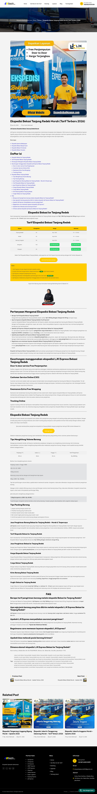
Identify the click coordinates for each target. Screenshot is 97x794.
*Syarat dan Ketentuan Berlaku (38, 624)
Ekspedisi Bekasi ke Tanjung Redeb (21, 157)
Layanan (54, 3)
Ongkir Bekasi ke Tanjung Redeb (22, 194)
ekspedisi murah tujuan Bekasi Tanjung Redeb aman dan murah (29, 657)
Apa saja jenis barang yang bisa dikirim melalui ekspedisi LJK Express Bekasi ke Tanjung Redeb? (38, 200)
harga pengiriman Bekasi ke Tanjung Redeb (24, 659)
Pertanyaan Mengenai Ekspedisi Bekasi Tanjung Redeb (26, 161)
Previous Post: (17, 676)
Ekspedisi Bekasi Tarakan (18, 150)
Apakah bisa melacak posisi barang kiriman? (25, 206)
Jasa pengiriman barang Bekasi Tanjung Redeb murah (72, 659)
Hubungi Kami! (81, 759)
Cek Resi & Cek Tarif (35, 3)
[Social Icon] (3, 768)
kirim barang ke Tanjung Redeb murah (62, 661)
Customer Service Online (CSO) (21, 168)
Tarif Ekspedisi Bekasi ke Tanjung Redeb (24, 183)
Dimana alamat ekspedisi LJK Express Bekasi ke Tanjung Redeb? (30, 208)
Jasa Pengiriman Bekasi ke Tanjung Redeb (24, 185)
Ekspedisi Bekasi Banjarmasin (20, 146)
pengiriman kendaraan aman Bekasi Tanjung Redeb (59, 667)
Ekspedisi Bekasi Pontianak (19, 148)
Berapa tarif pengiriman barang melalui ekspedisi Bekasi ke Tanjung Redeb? (33, 198)
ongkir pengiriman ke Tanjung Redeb (41, 663)
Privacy (66, 791)
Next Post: (81, 676)
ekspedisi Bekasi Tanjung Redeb (40, 655)
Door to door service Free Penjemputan (23, 166)
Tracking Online (17, 172)
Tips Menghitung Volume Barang (22, 176)
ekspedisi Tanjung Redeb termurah (66, 657)
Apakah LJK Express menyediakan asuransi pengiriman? (28, 202)
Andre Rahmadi (28, 125)
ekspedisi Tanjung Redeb (52, 657)
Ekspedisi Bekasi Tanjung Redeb (20, 174)
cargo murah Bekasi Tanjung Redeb (22, 655)
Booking (47, 3)
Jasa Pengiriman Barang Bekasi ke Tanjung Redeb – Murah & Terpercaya (32, 181)
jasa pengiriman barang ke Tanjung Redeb (24, 661)
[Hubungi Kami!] (74, 761)
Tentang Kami (69, 3)
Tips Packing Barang (18, 179)
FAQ (13, 196)
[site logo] (9, 4)
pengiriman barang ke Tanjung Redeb (23, 665)
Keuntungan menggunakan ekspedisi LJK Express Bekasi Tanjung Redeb (31, 164)
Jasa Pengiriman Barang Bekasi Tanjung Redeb (47, 659)
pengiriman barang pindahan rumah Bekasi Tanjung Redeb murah (30, 667)
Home (25, 3)
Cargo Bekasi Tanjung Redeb (20, 189)
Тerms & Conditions (75, 791)
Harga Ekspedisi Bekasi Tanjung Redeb (23, 187)
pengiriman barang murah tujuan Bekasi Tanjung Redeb (46, 665)
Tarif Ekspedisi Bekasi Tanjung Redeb (22, 159)
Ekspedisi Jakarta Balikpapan (19, 143)
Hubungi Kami (55, 244)
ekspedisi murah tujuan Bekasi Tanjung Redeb (59, 655)
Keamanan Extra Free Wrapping (21, 170)
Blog (61, 3)
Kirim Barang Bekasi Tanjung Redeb (22, 191)
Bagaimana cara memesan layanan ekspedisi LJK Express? (28, 204)
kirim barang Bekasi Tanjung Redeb (44, 661)
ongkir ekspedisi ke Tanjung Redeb (22, 663)
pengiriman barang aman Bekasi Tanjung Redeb (62, 663)
